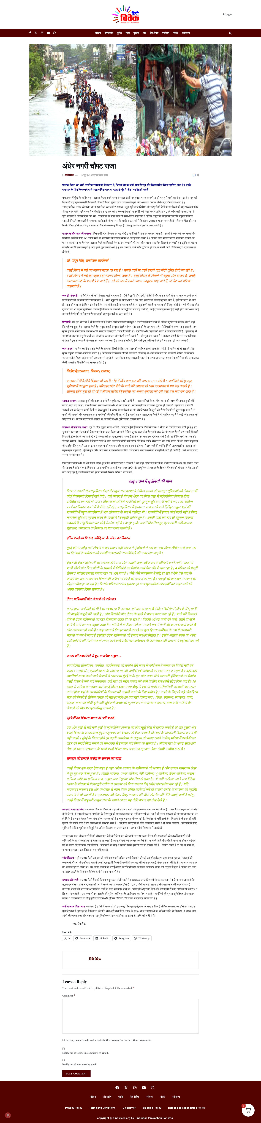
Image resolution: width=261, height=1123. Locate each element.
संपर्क (175, 33)
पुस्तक (136, 33)
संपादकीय (109, 33)
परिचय (98, 33)
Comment (68, 995)
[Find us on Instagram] (42, 33)
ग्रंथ (128, 33)
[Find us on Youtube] (48, 33)
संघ (144, 33)
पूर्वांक (119, 33)
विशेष (106, 175)
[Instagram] (134, 1087)
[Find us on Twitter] (35, 33)
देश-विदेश (154, 33)
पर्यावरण (165, 33)
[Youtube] (143, 1087)
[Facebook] (117, 1087)
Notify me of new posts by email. (79, 1064)
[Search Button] (230, 33)
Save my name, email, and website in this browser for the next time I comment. (108, 1040)
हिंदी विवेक (69, 175)
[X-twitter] (126, 1087)
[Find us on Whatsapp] (54, 33)
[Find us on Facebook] (30, 33)
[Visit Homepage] (126, 14)
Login (228, 14)
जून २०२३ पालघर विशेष (93, 175)
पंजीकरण (186, 33)
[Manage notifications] (8, 1115)
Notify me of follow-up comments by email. (85, 1053)
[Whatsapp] (152, 1087)
